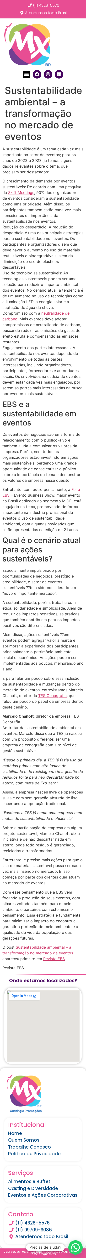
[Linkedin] (59, 74)
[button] (26, 74)
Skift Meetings (21, 192)
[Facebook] (37, 74)
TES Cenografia (52, 695)
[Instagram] (48, 74)
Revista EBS (54, 958)
